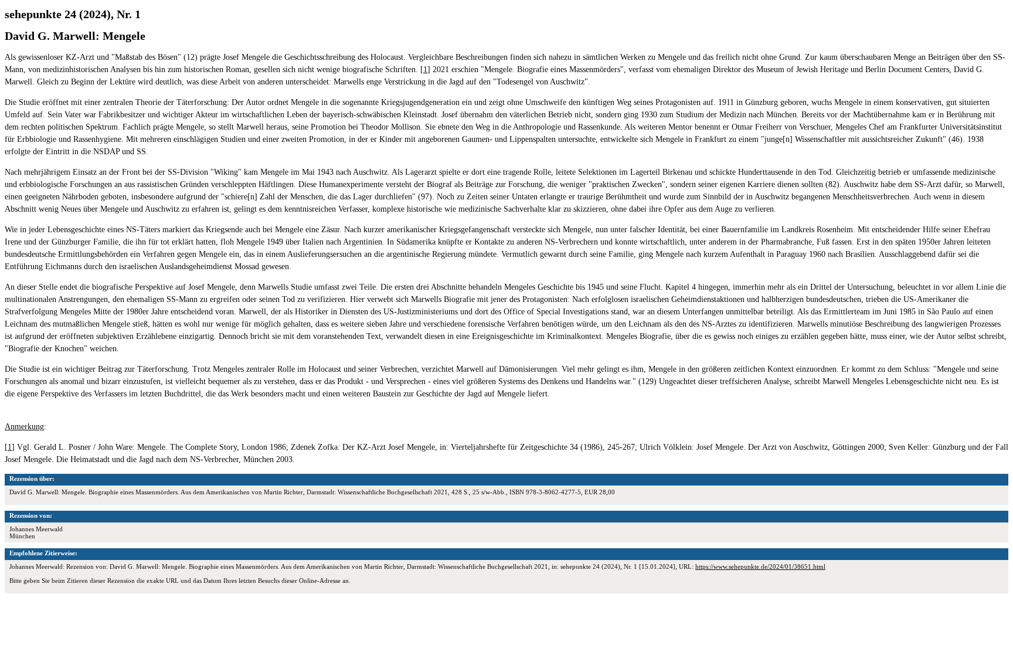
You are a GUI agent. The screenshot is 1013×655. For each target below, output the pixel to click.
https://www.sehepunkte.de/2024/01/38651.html (760, 566)
